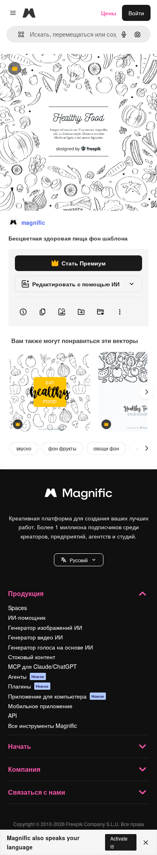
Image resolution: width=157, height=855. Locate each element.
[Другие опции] (120, 312)
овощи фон (106, 448)
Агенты (26, 676)
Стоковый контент (31, 657)
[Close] (145, 842)
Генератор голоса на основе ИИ (50, 647)
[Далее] (146, 392)
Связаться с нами (36, 792)
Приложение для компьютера (56, 696)
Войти (136, 13)
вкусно (24, 448)
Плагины (28, 686)
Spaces (17, 608)
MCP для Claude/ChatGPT (42, 666)
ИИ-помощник (26, 617)
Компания (24, 769)
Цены (108, 13)
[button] (78, 559)
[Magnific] (78, 495)
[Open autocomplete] (18, 34)
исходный (54, 69)
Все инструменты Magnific (42, 725)
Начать (19, 746)
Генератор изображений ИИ (45, 627)
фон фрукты (62, 448)
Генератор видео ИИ (35, 637)
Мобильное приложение (40, 706)
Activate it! (119, 842)
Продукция (25, 593)
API (12, 715)
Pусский (79, 560)
